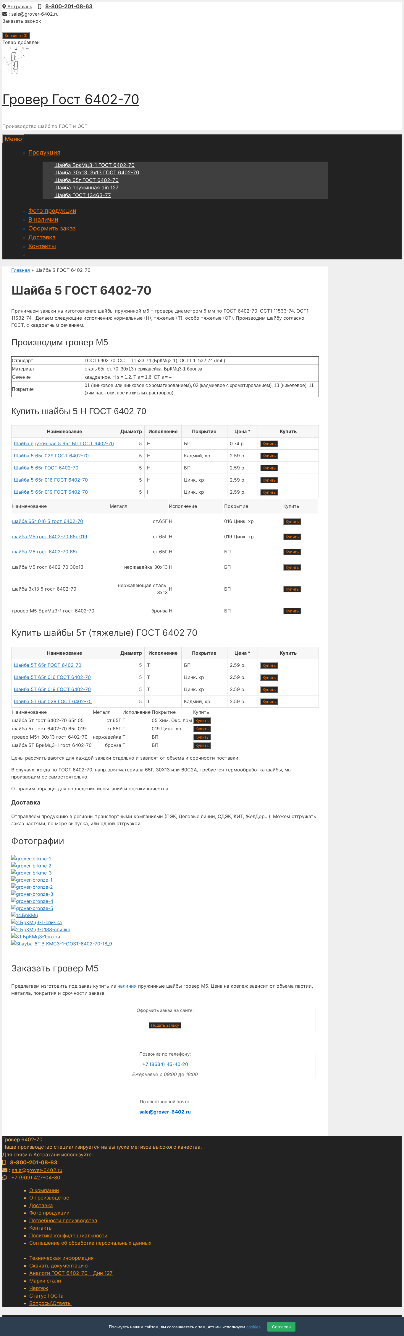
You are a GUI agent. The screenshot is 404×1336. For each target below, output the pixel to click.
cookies (253, 1326)
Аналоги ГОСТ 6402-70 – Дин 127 (71, 1273)
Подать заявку (165, 1025)
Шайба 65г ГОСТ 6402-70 (86, 180)
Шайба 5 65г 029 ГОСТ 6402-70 (51, 456)
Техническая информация (61, 1258)
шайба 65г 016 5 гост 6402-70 (47, 521)
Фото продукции (52, 210)
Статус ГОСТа (46, 1296)
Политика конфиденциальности (68, 1236)
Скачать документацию (58, 1266)
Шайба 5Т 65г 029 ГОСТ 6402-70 (53, 701)
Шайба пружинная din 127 (86, 188)
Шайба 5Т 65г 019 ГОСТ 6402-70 (52, 689)
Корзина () (16, 35)
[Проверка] (31, 859)
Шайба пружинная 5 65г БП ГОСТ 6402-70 (64, 443)
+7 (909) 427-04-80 (35, 1178)
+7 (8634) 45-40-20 (165, 1064)
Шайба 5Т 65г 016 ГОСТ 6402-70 (52, 677)
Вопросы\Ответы (50, 1303)
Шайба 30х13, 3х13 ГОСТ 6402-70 (96, 172)
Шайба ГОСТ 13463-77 (82, 195)
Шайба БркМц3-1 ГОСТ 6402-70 (94, 165)
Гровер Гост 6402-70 (70, 99)
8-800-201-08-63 (69, 6)
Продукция (44, 152)
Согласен (281, 1326)
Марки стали (45, 1281)
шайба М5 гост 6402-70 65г (45, 552)
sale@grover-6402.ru (35, 14)
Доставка (42, 237)
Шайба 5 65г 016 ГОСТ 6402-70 (51, 480)
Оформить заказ (52, 228)
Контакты (42, 246)
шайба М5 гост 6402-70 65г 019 (49, 536)
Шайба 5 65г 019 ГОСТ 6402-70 (51, 492)
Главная (20, 270)
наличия (127, 986)
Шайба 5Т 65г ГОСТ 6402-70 (47, 665)
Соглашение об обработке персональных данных (90, 1243)
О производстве (49, 1198)
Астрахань (19, 6)
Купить (269, 443)
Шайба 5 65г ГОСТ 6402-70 (46, 468)
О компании (44, 1190)
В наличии (43, 219)
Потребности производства (63, 1220)
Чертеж (38, 1288)
